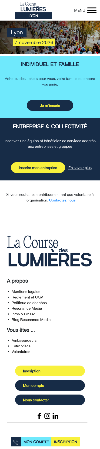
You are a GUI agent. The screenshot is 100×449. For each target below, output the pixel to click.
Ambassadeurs (24, 340)
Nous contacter (36, 400)
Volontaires (21, 351)
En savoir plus (80, 167)
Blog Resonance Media (31, 319)
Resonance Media (27, 308)
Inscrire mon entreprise (38, 167)
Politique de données (29, 303)
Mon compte (36, 442)
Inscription (65, 442)
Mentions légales (26, 291)
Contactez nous (62, 200)
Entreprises (21, 346)
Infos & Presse (23, 314)
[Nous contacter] (16, 441)
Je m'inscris (50, 105)
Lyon (33, 16)
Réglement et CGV (27, 297)
